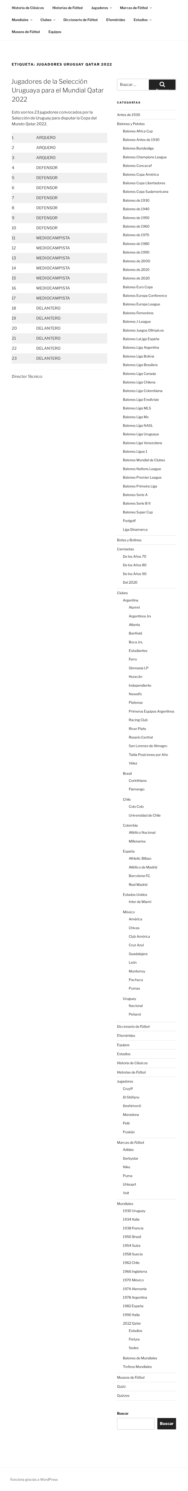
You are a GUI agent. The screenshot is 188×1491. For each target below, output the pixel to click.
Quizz (121, 1386)
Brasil (127, 773)
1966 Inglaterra (135, 1271)
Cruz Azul (136, 945)
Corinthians (138, 780)
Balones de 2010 (136, 269)
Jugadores (99, 8)
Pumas (134, 988)
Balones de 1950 (136, 218)
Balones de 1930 (136, 200)
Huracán (135, 676)
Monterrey (137, 971)
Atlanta (134, 625)
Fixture (134, 1339)
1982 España (133, 1306)
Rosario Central (141, 737)
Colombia (130, 825)
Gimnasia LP (139, 668)
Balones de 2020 (136, 278)
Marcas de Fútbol (134, 8)
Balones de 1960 (136, 226)
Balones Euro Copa (138, 287)
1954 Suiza (132, 1245)
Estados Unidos (135, 894)
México (129, 912)
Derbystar (130, 1158)
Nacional (136, 1006)
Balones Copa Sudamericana (145, 191)
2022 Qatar (132, 1323)
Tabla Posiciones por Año (148, 754)
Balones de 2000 (136, 261)
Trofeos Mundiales (137, 1366)
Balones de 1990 (136, 252)
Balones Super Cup (138, 512)
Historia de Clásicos (28, 8)
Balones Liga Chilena (139, 382)
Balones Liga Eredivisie (141, 399)
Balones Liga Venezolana (142, 443)
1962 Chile (131, 1262)
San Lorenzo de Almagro (148, 746)
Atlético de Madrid (143, 867)
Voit (126, 1193)
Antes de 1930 (128, 115)
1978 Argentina (135, 1297)
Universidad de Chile (145, 815)
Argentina (130, 600)
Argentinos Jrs (140, 616)
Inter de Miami (140, 902)
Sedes (134, 1348)
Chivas (134, 928)
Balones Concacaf (137, 165)
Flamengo (136, 789)
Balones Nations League (142, 469)
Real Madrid (138, 884)
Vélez (133, 763)
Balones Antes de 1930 (141, 140)
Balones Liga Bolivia (138, 356)
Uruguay (129, 998)
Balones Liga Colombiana (143, 391)
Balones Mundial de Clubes (144, 460)
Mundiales (20, 20)
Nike (126, 1167)
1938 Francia (133, 1228)
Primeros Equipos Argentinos (151, 711)
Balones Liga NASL (138, 425)
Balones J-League (137, 321)
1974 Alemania (135, 1289)
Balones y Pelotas (131, 124)
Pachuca (136, 980)
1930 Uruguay (134, 1211)
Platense (136, 702)
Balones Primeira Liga (140, 486)
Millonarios (137, 841)
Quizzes (123, 1395)
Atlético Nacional (142, 832)
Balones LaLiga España (141, 339)
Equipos (54, 32)
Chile (127, 799)
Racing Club (138, 720)
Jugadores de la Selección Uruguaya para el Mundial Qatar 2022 (57, 90)
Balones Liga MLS (137, 408)
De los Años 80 (135, 565)
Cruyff (128, 1088)
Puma (127, 1176)
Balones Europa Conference (145, 295)
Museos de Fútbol (26, 32)
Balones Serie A (135, 495)
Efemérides (115, 20)
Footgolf (129, 521)
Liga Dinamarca (135, 529)
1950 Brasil (132, 1237)
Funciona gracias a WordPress (34, 1479)
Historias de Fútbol (67, 8)
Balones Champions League (145, 157)
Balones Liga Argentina (141, 347)
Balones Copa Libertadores (144, 183)
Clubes (45, 20)
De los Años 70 (134, 556)
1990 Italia (131, 1315)
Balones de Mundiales (140, 1358)
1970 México (133, 1280)
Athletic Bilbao (140, 858)
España (129, 851)
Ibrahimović (132, 1106)
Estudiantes (138, 650)
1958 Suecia (133, 1254)
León (133, 962)
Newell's (135, 694)
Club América (139, 936)
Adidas (128, 1149)
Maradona (131, 1114)
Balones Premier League (142, 477)
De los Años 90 (135, 574)
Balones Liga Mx (136, 417)
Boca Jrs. (136, 642)
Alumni (134, 607)
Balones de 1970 (136, 235)
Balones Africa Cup (138, 131)
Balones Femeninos (138, 313)
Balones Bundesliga (138, 148)
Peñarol (135, 1014)
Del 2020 (130, 582)
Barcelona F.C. (140, 876)
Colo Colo (136, 806)
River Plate (137, 729)
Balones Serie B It (137, 503)
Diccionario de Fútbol (80, 20)
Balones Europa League (141, 304)
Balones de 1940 (136, 209)
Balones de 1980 (136, 244)
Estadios (141, 20)
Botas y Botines (129, 540)
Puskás (129, 1132)
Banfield (135, 633)
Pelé (126, 1123)
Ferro (133, 659)
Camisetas (125, 549)
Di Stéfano (131, 1097)
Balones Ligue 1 (135, 451)
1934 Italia (131, 1219)
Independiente (140, 685)
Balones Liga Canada (139, 373)
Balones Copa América (141, 174)
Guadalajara (138, 954)
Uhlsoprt (129, 1184)
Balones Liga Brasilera (140, 365)
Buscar (123, 1413)
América (135, 919)
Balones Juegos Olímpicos (143, 330)
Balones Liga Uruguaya (141, 434)
